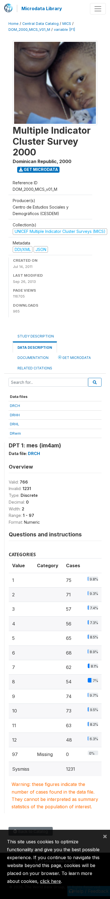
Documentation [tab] (33, 358)
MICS (66, 23)
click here (50, 881)
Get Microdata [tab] (76, 358)
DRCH (15, 405)
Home (13, 23)
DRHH (15, 415)
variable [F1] (64, 29)
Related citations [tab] (34, 368)
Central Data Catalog (40, 23)
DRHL (14, 424)
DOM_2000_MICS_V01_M (29, 29)
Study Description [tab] (35, 336)
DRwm (15, 433)
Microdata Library (41, 8)
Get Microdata (40, 169)
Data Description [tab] (34, 347)
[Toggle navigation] (98, 8)
